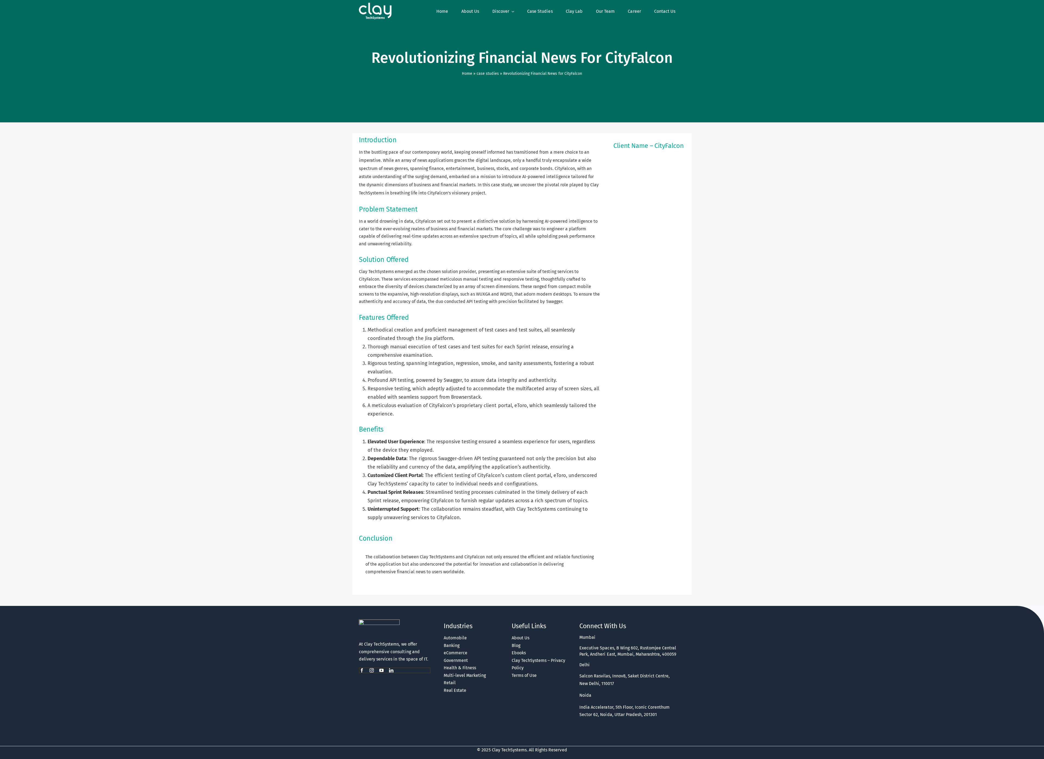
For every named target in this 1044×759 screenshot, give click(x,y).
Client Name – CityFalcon (648, 146)
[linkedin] (391, 670)
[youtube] (381, 670)
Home (467, 73)
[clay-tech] (379, 622)
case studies (488, 73)
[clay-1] (375, 5)
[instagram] (371, 670)
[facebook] (362, 670)
